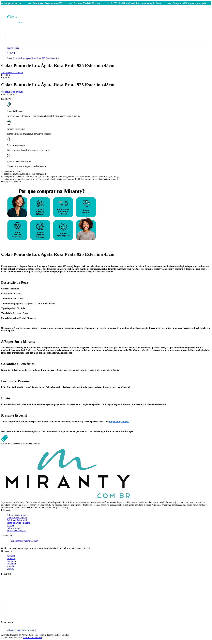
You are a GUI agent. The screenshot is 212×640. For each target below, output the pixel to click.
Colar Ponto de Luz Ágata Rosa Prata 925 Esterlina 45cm (33, 58)
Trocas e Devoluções (16, 530)
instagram (11, 561)
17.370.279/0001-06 (32, 637)
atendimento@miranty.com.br (24, 541)
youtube (10, 566)
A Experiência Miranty (17, 515)
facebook (11, 556)
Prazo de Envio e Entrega (18, 523)
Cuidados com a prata (17, 517)
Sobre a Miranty (14, 528)
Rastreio (10, 525)
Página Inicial (13, 48)
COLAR (11, 53)
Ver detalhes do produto (12, 72)
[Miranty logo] (12, 29)
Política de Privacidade (17, 520)
